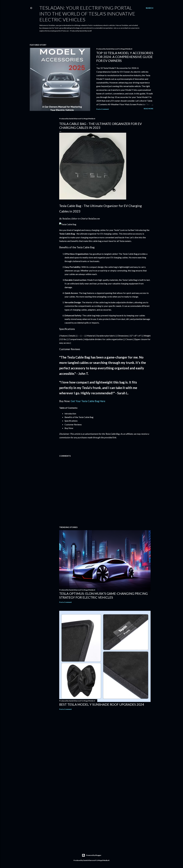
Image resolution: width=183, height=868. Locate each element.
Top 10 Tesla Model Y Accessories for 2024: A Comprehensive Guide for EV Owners (124, 57)
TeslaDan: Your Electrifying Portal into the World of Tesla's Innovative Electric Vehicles (87, 13)
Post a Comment (102, 109)
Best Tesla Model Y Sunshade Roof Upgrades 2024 (101, 704)
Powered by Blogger (93, 855)
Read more (148, 109)
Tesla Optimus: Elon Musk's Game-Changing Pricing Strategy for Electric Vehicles (103, 595)
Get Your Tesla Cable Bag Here (88, 401)
